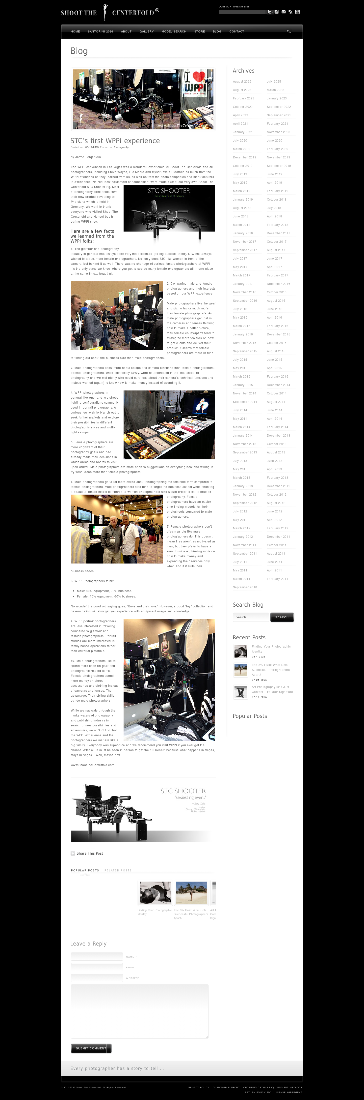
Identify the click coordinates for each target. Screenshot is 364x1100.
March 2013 (241, 477)
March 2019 (241, 191)
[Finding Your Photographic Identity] (241, 652)
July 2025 (274, 81)
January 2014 (243, 435)
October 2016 (277, 292)
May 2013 (240, 469)
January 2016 (243, 334)
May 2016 (240, 317)
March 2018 (241, 224)
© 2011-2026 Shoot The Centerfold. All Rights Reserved (93, 1087)
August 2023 (242, 90)
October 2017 (277, 241)
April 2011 (274, 570)
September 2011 (245, 553)
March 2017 (241, 275)
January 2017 (243, 283)
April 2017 (274, 267)
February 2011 (277, 578)
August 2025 (242, 81)
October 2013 (277, 444)
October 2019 (243, 165)
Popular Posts (85, 870)
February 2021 (277, 123)
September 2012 (245, 503)
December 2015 (278, 334)
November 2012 (244, 494)
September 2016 (245, 300)
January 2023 (277, 98)
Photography (121, 147)
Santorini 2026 (100, 31)
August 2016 (276, 300)
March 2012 (241, 528)
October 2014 (277, 393)
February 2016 (277, 326)
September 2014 (245, 401)
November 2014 (244, 393)
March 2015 (241, 376)
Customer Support (226, 1087)
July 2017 (240, 258)
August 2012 (276, 503)
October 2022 (243, 106)
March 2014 (241, 427)
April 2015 (274, 368)
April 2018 (274, 216)
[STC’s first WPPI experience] (143, 130)
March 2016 (241, 326)
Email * (132, 967)
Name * (131, 956)
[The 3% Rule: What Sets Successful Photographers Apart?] (241, 670)
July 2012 (240, 511)
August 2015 (276, 351)
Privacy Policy (198, 1087)
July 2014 (240, 410)
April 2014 (274, 418)
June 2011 (275, 562)
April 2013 (274, 469)
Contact (237, 31)
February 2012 (277, 528)
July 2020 (240, 140)
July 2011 (240, 562)
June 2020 (275, 140)
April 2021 (240, 123)
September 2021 (279, 115)
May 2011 (240, 570)
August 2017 (276, 250)
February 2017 (277, 275)
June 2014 (275, 410)
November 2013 (244, 444)
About (126, 31)
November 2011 (244, 545)
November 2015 (244, 342)
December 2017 (278, 233)
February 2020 (277, 149)
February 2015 (277, 376)
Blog (217, 31)
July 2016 (240, 309)
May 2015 (240, 368)
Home (75, 31)
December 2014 (278, 385)
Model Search (174, 31)
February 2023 (243, 98)
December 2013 (278, 435)
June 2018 (241, 216)
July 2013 (240, 460)
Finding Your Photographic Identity (154, 912)
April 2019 (274, 182)
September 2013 (245, 452)
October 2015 (277, 342)
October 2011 (277, 545)
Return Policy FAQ (258, 1092)
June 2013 (275, 460)
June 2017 (275, 258)
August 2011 (276, 553)
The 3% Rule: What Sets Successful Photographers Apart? (191, 914)
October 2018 (277, 199)
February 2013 (277, 477)
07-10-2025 (259, 697)
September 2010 (245, 587)
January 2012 (243, 536)
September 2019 (279, 165)
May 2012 (240, 519)
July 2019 (240, 174)
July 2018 (274, 208)
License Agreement (288, 1092)
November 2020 (278, 132)
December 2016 (278, 283)
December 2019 (244, 157)
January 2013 (243, 486)
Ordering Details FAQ (258, 1087)
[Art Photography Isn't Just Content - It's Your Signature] (241, 692)
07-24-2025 (259, 680)
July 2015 (240, 359)
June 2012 (275, 511)
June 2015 (275, 359)
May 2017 (240, 267)
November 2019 (278, 157)
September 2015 (245, 351)
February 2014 (277, 427)
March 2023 (275, 90)
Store (199, 31)
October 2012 (277, 494)
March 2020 (241, 149)
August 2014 (276, 401)
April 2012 (274, 519)
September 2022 (279, 106)
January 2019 (243, 199)
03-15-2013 (92, 147)
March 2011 (241, 578)
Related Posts (118, 870)
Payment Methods (289, 1087)
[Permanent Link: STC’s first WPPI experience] (115, 141)
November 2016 (244, 292)
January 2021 (243, 132)
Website (132, 978)
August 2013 (276, 452)
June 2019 (275, 174)
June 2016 (275, 309)
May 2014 (240, 418)
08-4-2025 (258, 656)
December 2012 (278, 486)
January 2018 (243, 233)
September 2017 (245, 250)
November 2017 (244, 241)
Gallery (147, 31)
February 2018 (277, 224)
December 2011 (278, 536)
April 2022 (240, 115)
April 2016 (274, 317)
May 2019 (240, 182)
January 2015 (243, 385)
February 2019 (277, 191)
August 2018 (242, 208)
